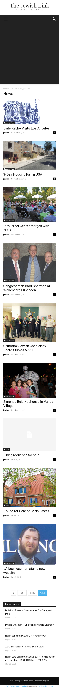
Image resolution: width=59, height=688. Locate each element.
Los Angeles (9, 123)
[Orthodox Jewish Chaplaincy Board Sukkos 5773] (29, 322)
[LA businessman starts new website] (29, 544)
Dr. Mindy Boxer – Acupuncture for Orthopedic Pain (29, 612)
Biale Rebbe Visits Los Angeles (26, 128)
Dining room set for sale (21, 455)
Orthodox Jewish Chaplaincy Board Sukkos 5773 (24, 348)
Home (6, 88)
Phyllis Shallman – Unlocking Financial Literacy (29, 625)
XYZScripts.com (46, 686)
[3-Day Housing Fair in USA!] (29, 155)
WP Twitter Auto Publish (16, 686)
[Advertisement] (29, 54)
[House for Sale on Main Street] (29, 487)
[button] (5, 19)
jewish (6, 132)
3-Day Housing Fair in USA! (23, 174)
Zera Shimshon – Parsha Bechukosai (24, 646)
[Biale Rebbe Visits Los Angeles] (29, 111)
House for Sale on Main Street (26, 511)
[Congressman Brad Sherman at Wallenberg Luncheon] (29, 262)
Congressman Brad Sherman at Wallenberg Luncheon (26, 288)
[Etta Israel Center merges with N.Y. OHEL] (29, 204)
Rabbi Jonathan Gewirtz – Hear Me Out (25, 635)
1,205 (32, 593)
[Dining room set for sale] (29, 434)
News (14, 88)
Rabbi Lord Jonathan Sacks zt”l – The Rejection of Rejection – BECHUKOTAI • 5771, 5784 (30, 658)
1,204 (22, 593)
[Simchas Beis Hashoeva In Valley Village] (29, 380)
